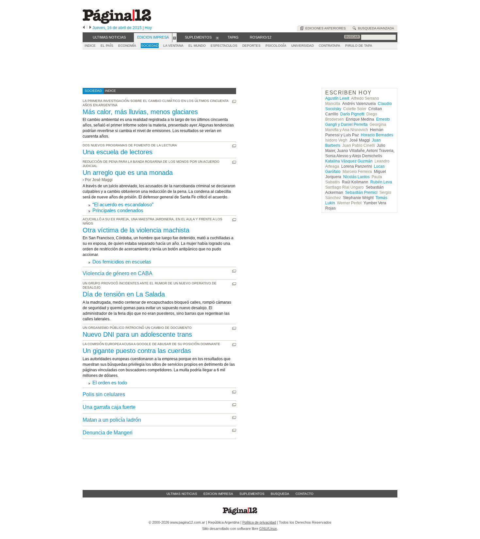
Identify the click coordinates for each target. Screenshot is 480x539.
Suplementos (251, 494)
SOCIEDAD (149, 45)
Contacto (304, 494)
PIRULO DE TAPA (358, 45)
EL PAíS (107, 45)
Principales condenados (117, 210)
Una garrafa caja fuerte (109, 407)
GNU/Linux (268, 529)
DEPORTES (251, 45)
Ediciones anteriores (324, 28)
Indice (90, 45)
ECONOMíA (127, 45)
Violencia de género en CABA (117, 273)
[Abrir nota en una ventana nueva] (234, 101)
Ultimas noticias (182, 494)
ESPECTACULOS (224, 45)
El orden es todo (109, 382)
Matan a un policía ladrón (112, 420)
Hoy (148, 27)
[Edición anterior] (84, 27)
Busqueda (280, 494)
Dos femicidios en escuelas (121, 261)
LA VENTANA (173, 45)
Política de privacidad (259, 522)
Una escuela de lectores (117, 152)
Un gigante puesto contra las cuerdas (137, 350)
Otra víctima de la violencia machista (136, 230)
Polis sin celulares (104, 394)
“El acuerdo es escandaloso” (122, 204)
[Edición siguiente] (90, 27)
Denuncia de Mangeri (108, 432)
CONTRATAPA (329, 45)
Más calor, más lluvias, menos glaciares (140, 111)
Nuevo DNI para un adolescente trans (137, 334)
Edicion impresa (218, 494)
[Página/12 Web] (117, 22)
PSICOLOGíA (275, 45)
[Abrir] (174, 37)
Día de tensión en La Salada (124, 294)
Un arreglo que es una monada (128, 172)
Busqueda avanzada (375, 28)
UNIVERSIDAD (302, 45)
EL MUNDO (197, 45)
